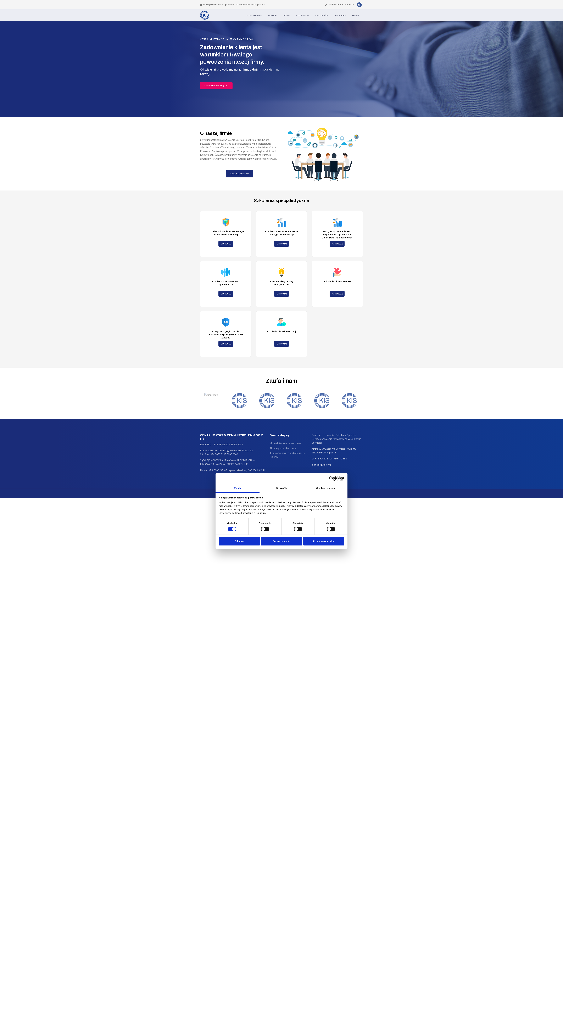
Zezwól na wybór (281, 541)
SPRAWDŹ (226, 244)
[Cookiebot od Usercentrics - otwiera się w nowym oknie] (331, 478)
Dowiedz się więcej (239, 173)
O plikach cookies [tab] (325, 488)
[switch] (265, 529)
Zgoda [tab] (237, 488)
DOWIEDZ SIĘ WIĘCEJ (216, 85)
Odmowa (239, 541)
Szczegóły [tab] (281, 488)
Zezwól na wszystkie (323, 541)
